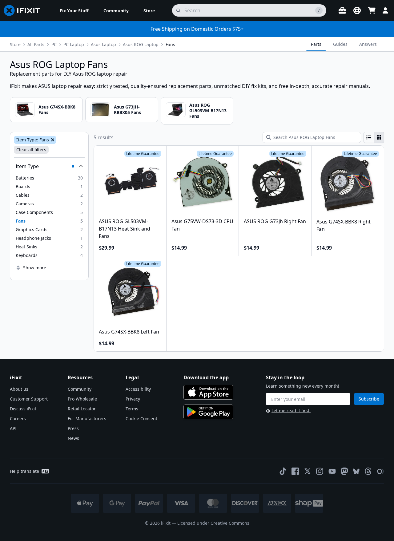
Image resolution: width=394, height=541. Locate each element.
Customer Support (29, 399)
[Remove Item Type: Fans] (52, 139)
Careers (18, 418)
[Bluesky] (356, 471)
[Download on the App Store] (208, 392)
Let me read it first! (291, 410)
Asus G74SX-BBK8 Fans (56, 109)
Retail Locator (82, 409)
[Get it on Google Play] (208, 412)
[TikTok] (283, 471)
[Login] (385, 10)
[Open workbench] (342, 10)
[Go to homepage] (24, 10)
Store (15, 44)
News (73, 438)
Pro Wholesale (82, 399)
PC (54, 44)
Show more (34, 267)
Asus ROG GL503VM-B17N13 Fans (208, 110)
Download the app (206, 377)
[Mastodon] (344, 471)
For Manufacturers (87, 418)
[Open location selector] (357, 10)
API (13, 428)
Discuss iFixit (23, 409)
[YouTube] (332, 471)
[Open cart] (372, 10)
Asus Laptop (103, 44)
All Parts (35, 44)
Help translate (24, 471)
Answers (368, 44)
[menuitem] (74, 10)
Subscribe (369, 399)
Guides (340, 44)
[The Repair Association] (380, 471)
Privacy (133, 399)
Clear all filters (31, 149)
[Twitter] (307, 471)
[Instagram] (320, 471)
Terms (132, 409)
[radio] (369, 137)
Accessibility (138, 389)
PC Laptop (73, 44)
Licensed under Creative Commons (213, 523)
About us (19, 389)
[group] (374, 137)
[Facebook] (295, 471)
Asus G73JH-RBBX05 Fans (127, 109)
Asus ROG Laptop (141, 44)
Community (79, 389)
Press (73, 428)
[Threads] (368, 471)
